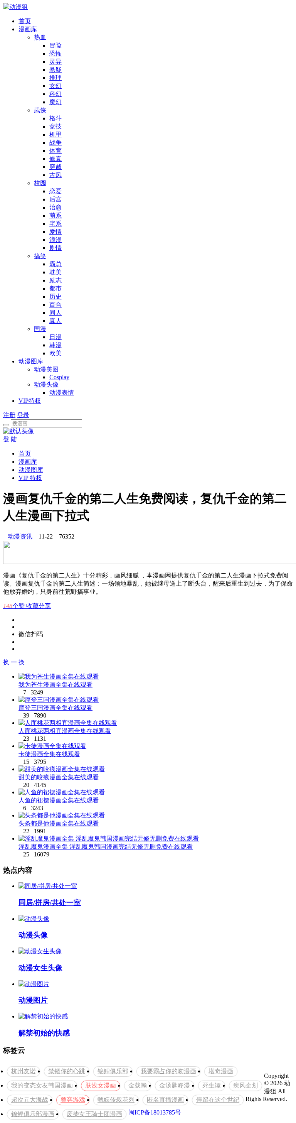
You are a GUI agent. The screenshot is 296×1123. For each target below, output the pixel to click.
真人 (55, 320)
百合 (55, 304)
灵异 (55, 61)
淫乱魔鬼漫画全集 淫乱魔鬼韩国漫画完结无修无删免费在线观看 (105, 846)
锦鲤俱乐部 (113, 1071)
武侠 (40, 110)
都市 (55, 288)
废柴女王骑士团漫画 (94, 1114)
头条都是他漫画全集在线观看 (58, 823)
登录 (23, 415)
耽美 (55, 272)
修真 (55, 158)
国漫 (40, 329)
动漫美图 (46, 369)
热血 (40, 37)
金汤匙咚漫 (174, 1085)
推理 (55, 77)
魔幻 (55, 102)
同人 (55, 312)
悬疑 (55, 69)
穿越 (55, 167)
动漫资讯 (20, 536)
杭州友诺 (23, 1071)
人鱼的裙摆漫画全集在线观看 (58, 800)
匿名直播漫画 (165, 1099)
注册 (9, 415)
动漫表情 (61, 392)
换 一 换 (14, 662)
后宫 (55, 199)
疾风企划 (245, 1085)
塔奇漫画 (221, 1071)
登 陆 (10, 439)
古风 (55, 175)
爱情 (55, 231)
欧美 (55, 353)
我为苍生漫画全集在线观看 (55, 684)
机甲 (55, 134)
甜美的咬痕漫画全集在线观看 (58, 777)
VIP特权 (29, 400)
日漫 (55, 337)
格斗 (55, 118)
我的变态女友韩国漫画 (42, 1085)
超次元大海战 (29, 1099)
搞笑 (40, 256)
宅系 (55, 223)
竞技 (55, 126)
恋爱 (55, 191)
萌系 (55, 215)
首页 (24, 21)
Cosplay (59, 377)
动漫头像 (46, 384)
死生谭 (211, 1085)
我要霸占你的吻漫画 (168, 1071)
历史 (55, 296)
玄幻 (55, 86)
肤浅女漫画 (100, 1085)
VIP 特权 (30, 478)
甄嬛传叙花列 (116, 1099)
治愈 (55, 207)
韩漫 (55, 345)
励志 (55, 280)
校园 (40, 183)
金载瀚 (137, 1085)
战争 (55, 142)
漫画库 (27, 29)
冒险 (55, 45)
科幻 (55, 94)
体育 (55, 150)
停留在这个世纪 (217, 1099)
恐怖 (55, 53)
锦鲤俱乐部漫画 (32, 1114)
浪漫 (55, 239)
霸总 (55, 264)
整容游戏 (73, 1099)
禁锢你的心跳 (66, 1071)
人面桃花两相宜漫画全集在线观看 (64, 731)
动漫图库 (30, 361)
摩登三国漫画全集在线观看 (55, 707)
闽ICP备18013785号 (154, 1112)
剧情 (55, 248)
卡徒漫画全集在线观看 (49, 754)
